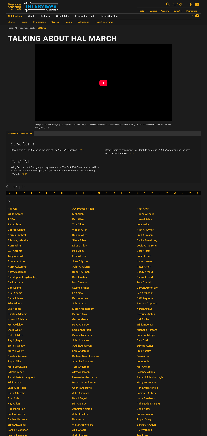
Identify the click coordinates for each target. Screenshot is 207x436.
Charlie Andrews (82, 387)
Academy (165, 11)
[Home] (34, 7)
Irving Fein (21, 161)
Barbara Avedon (146, 424)
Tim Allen (78, 224)
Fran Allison (79, 256)
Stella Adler (15, 329)
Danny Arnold (145, 277)
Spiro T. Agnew (16, 345)
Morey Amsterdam (83, 308)
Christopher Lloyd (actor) (22, 277)
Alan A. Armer (145, 229)
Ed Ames (77, 293)
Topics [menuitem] (23, 22)
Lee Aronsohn (145, 293)
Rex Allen (78, 219)
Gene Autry (143, 408)
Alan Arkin (143, 208)
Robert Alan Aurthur (149, 403)
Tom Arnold (144, 282)
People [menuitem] (68, 22)
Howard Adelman (18, 319)
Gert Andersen (80, 319)
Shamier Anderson (83, 361)
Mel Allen (78, 213)
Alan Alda (13, 398)
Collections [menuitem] (83, 22)
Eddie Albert (15, 382)
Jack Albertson (17, 387)
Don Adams (14, 287)
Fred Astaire (144, 350)
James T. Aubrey (146, 393)
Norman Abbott (17, 235)
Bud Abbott (14, 224)
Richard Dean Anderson (86, 356)
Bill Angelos (79, 403)
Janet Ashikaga (146, 335)
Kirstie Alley (79, 245)
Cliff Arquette (145, 298)
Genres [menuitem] (55, 22)
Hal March (41, 28)
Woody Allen (79, 229)
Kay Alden (14, 403)
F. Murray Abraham (19, 240)
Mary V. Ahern (16, 350)
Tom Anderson (80, 366)
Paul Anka (78, 419)
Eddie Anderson (81, 329)
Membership (191, 11)
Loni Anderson (80, 350)
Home (10, 28)
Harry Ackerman (17, 266)
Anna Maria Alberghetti (21, 377)
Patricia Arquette (147, 303)
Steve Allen (79, 240)
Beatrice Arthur (146, 314)
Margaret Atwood (147, 382)
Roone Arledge (145, 213)
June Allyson (80, 261)
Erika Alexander (17, 424)
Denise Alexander (18, 419)
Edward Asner (145, 345)
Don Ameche (79, 282)
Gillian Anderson (82, 335)
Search (178, 4)
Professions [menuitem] (39, 22)
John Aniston (80, 414)
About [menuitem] (30, 16)
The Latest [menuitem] (45, 16)
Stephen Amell (80, 287)
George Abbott (16, 229)
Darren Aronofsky (147, 287)
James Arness (145, 261)
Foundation (178, 11)
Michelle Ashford (147, 329)
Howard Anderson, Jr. (85, 377)
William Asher (145, 324)
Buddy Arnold (145, 271)
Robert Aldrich (16, 408)
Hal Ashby (143, 319)
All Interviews (21, 28)
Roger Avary (144, 419)
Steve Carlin (22, 144)
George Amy (79, 314)
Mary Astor (143, 366)
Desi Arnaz (143, 250)
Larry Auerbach (146, 398)
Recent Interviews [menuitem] (104, 22)
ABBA (11, 219)
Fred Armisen (145, 235)
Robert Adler (15, 335)
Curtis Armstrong (147, 240)
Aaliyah (12, 208)
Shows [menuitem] (11, 22)
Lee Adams (14, 308)
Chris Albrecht (16, 393)
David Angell (79, 398)
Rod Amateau (80, 277)
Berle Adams (15, 298)
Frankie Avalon (145, 414)
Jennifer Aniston (82, 408)
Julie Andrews (80, 393)
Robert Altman (81, 271)
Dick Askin (143, 340)
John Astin (143, 361)
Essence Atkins (146, 372)
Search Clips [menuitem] (62, 16)
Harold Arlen (144, 219)
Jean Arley (143, 224)
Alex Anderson (81, 372)
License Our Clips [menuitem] (109, 16)
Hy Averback (144, 429)
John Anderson (81, 340)
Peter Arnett (144, 266)
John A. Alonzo (81, 266)
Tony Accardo (16, 256)
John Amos (79, 303)
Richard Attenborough (150, 377)
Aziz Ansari (79, 429)
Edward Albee (16, 372)
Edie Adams (15, 303)
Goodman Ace (16, 261)
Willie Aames (15, 213)
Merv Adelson (16, 324)
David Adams (15, 282)
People (32, 28)
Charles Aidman (17, 356)
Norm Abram (15, 245)
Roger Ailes (15, 361)
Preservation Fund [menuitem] (84, 16)
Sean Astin (143, 356)
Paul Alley (78, 250)
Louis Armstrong (147, 245)
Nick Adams (15, 293)
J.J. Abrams (15, 250)
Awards (153, 11)
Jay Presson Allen (83, 208)
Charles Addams (17, 314)
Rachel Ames (80, 298)
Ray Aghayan (15, 340)
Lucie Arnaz (144, 256)
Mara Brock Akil (17, 366)
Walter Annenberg (82, 424)
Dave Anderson (81, 324)
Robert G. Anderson (84, 382)
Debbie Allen (79, 235)
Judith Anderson (82, 345)
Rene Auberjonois (147, 387)
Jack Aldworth (16, 414)
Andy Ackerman (17, 271)
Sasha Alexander (18, 429)
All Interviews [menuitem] (15, 16)
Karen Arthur (144, 308)
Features (143, 11)
